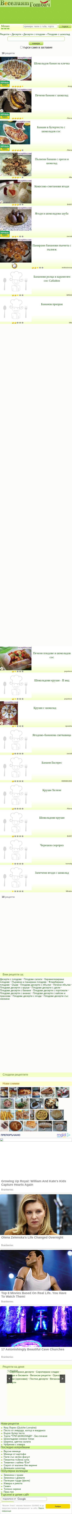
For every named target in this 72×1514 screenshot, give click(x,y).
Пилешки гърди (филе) (17, 1480)
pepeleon (68, 671)
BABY (69, 204)
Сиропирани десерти (22, 1371)
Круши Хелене (51, 790)
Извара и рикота (13, 1483)
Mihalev (69, 891)
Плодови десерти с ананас (15, 993)
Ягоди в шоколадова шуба (52, 213)
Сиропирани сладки (47, 1371)
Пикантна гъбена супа (16, 1459)
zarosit (69, 236)
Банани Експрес (52, 762)
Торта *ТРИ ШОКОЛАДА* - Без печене (25, 1436)
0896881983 (67, 781)
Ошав (15, 984)
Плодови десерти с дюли (46, 987)
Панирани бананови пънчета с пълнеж (52, 247)
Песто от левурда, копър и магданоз (24, 1430)
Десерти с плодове (11, 979)
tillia (70, 177)
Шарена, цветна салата (17, 1441)
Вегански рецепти (40, 1375)
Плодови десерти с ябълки (35, 984)
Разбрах (58, 1506)
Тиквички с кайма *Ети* (17, 1462)
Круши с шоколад (45, 708)
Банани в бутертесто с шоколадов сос (51, 129)
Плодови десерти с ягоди (27, 996)
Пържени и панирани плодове (29, 982)
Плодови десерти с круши (15, 987)
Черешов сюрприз (52, 845)
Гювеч (7, 1486)
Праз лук (9, 1491)
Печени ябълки (62, 984)
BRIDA (69, 295)
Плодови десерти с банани (15, 990)
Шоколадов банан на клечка (52, 63)
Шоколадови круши (51, 817)
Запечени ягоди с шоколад (52, 873)
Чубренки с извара (14, 1444)
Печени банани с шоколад (51, 95)
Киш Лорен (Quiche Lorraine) (20, 1427)
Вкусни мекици (12, 1451)
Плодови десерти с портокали (50, 990)
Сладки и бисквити (17, 1375)
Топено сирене (12, 1489)
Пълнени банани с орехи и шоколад (52, 161)
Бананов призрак (52, 304)
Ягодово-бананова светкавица (52, 735)
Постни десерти (39, 1378)
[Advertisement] (34, 12)
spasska (68, 726)
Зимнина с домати (14, 1477)
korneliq (69, 864)
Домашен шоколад (14, 1468)
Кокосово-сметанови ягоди (51, 186)
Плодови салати (33, 979)
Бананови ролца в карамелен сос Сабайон (52, 278)
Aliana (69, 118)
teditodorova (67, 267)
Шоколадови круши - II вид (51, 680)
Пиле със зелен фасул (17, 1456)
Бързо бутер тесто (14, 1433)
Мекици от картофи (15, 1454)
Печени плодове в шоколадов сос (52, 655)
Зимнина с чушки (13, 1474)
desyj (70, 86)
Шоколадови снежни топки (19, 1438)
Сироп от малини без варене (20, 1465)
